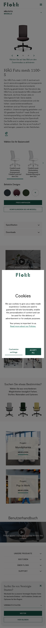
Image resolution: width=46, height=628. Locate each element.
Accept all (33, 351)
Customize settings (14, 350)
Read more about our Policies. (23, 326)
